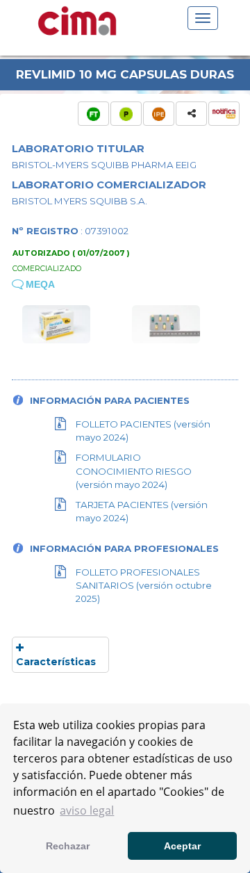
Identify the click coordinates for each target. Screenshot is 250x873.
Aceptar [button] (182, 845)
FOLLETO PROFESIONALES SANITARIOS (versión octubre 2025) (144, 585)
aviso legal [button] (87, 810)
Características (56, 661)
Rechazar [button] (68, 845)
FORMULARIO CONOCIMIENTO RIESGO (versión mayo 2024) (134, 470)
